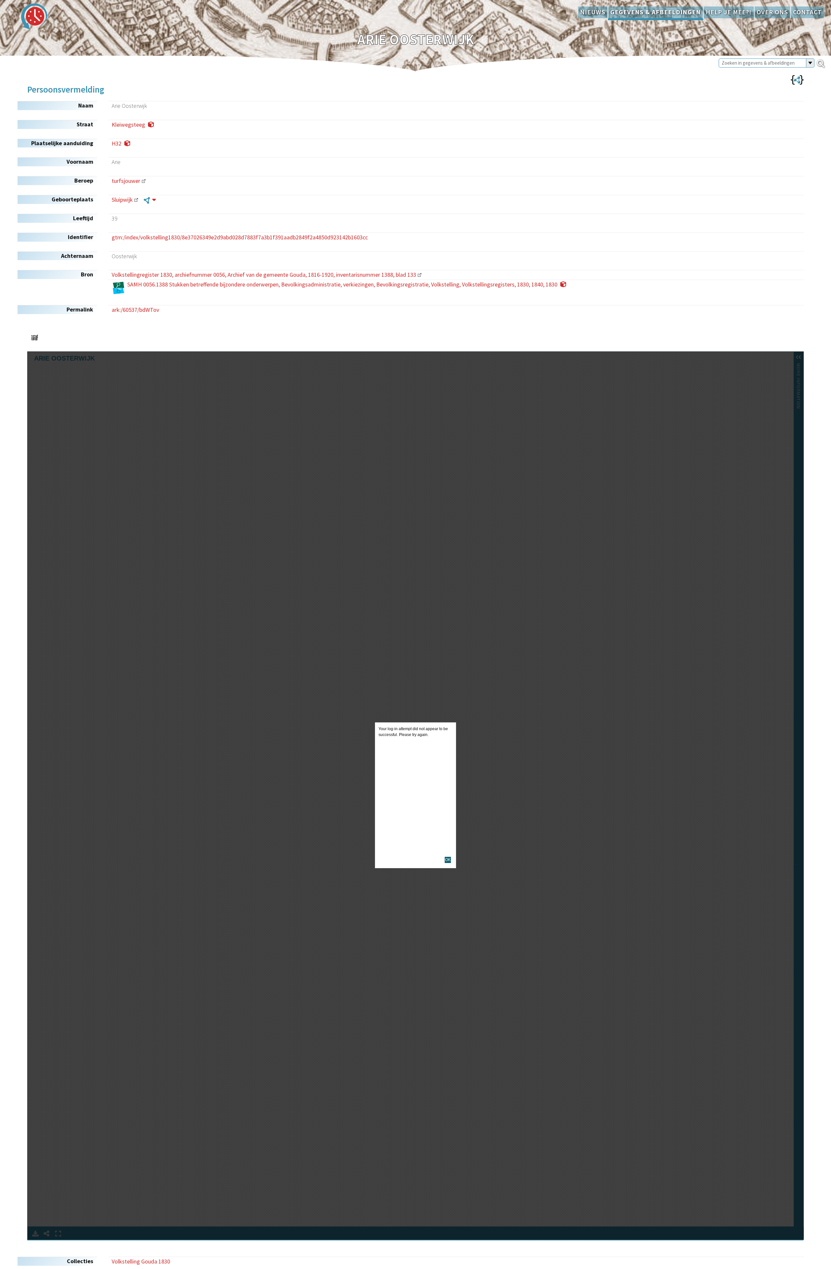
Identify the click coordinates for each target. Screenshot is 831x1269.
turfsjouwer (126, 180)
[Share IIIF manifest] (34, 337)
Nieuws (592, 12)
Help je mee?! (729, 12)
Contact (807, 12)
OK (448, 859)
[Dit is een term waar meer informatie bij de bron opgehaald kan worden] (150, 200)
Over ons (772, 12)
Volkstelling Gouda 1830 (141, 1261)
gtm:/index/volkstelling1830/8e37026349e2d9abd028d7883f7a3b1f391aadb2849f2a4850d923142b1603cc (240, 237)
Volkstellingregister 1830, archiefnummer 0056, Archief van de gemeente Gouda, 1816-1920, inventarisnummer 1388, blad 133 (264, 274)
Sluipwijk (122, 199)
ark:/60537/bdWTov (135, 309)
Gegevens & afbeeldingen (655, 12)
